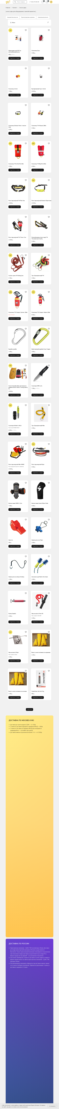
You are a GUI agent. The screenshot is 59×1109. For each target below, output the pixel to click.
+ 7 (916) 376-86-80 (34, 2)
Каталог (15, 7)
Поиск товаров (21, 2)
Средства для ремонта (43, 17)
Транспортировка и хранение (28, 17)
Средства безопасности (12, 17)
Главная (8, 7)
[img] (8, 2)
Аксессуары (22, 7)
